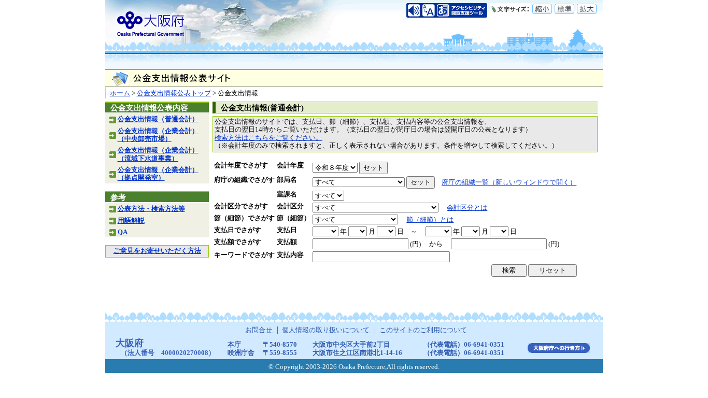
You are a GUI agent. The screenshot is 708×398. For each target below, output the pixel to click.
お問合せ (259, 330)
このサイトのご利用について (423, 330)
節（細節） (293, 218)
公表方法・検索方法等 (151, 208)
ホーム (120, 93)
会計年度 (290, 165)
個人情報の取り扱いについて (326, 330)
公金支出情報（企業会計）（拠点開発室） (158, 173)
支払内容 (290, 255)
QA (123, 232)
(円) (415, 244)
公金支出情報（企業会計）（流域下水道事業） (158, 154)
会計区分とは (467, 207)
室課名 (287, 194)
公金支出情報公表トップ (174, 93)
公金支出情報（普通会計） (158, 119)
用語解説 (131, 220)
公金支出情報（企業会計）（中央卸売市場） (158, 135)
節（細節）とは (430, 219)
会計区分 (290, 206)
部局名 (287, 179)
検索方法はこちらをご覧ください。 (268, 137)
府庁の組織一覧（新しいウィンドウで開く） (509, 182)
